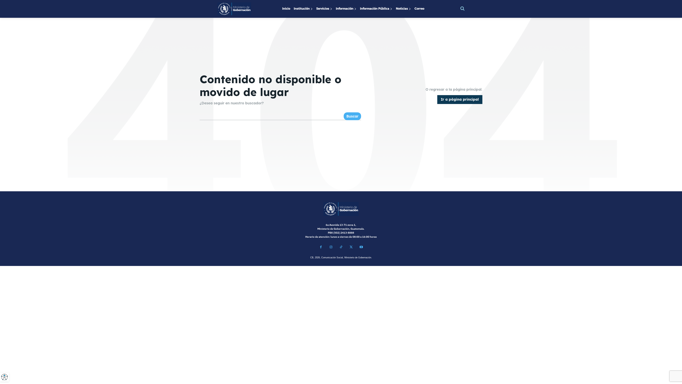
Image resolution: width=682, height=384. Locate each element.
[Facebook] (321, 247)
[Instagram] (331, 247)
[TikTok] (341, 247)
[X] (351, 247)
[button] (462, 8)
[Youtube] (361, 247)
